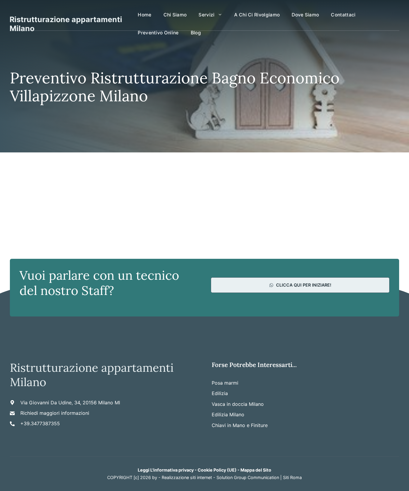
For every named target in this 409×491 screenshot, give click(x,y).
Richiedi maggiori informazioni (54, 413)
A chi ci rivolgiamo (257, 15)
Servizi (206, 15)
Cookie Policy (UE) (217, 469)
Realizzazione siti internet (187, 477)
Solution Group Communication (247, 477)
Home (144, 15)
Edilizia (220, 393)
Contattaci (343, 15)
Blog (196, 33)
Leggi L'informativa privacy (166, 469)
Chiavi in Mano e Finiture (240, 425)
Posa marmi (225, 383)
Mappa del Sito (255, 469)
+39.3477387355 (40, 423)
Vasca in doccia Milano (238, 404)
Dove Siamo (305, 15)
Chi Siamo (175, 15)
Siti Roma (292, 477)
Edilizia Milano (228, 414)
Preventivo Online (158, 33)
